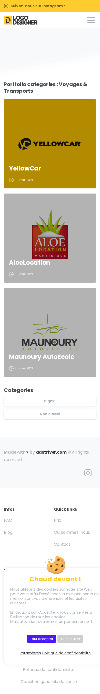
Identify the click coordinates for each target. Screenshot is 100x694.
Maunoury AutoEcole (41, 357)
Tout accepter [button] (41, 638)
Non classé (50, 414)
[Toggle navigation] (91, 20)
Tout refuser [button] (70, 638)
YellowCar (25, 169)
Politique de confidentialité (66, 653)
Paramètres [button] (30, 653)
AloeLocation (29, 263)
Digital (50, 401)
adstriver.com (51, 452)
